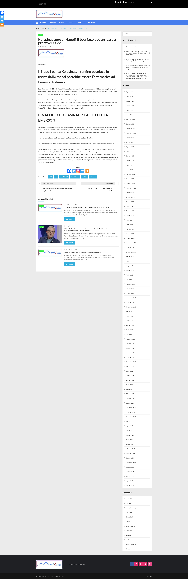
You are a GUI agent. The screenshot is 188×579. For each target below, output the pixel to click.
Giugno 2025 (130, 156)
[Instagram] (78, 171)
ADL (51, 177)
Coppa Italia (129, 517)
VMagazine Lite (59, 576)
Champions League (132, 508)
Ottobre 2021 (130, 357)
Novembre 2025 (131, 133)
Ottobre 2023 (130, 247)
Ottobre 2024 (130, 192)
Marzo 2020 (129, 444)
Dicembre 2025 (130, 128)
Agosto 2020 (130, 421)
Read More (69, 219)
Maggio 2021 (130, 380)
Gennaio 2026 (130, 124)
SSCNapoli (92, 177)
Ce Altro (81, 23)
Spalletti (48, 132)
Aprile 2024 (129, 220)
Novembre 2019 (131, 462)
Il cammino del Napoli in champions (136, 47)
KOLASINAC (64, 177)
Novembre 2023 (131, 243)
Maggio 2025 (130, 160)
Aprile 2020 (129, 440)
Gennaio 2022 (130, 343)
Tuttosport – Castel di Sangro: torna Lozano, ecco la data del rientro (86, 207)
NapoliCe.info (75, 177)
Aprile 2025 (129, 165)
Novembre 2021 (131, 353)
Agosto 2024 (130, 202)
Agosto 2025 (130, 147)
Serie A (61, 23)
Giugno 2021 (130, 375)
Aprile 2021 (129, 385)
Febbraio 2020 (130, 449)
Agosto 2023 (130, 256)
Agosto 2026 (130, 92)
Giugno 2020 (130, 430)
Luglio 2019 (129, 481)
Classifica (129, 512)
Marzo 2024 (129, 224)
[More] (87, 171)
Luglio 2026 (129, 96)
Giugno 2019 (130, 485)
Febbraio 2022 (130, 339)
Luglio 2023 (129, 261)
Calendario (129, 498)
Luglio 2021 (129, 371)
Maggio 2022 (130, 325)
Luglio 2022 (129, 316)
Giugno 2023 (130, 266)
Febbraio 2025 (130, 174)
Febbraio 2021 (130, 394)
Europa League (130, 526)
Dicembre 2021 (130, 348)
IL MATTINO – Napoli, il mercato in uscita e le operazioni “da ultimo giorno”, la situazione (138, 52)
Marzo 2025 (129, 170)
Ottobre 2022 (130, 302)
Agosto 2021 (130, 366)
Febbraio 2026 (130, 119)
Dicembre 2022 (130, 293)
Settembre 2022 (131, 307)
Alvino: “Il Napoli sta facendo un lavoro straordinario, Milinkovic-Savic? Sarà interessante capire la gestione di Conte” (89, 229)
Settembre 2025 (131, 142)
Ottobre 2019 (130, 467)
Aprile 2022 (129, 330)
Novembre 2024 (131, 188)
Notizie (43, 23)
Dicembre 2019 (130, 458)
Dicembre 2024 (130, 183)
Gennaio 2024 (130, 234)
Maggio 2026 (130, 106)
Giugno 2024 (130, 211)
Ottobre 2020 (130, 412)
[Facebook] (69, 171)
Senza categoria (131, 544)
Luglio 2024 (129, 206)
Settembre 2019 (131, 471)
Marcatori (129, 530)
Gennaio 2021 (130, 398)
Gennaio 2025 (130, 179)
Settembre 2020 (131, 417)
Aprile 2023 (129, 275)
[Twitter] (74, 171)
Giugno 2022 (130, 320)
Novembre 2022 (131, 298)
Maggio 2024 (130, 215)
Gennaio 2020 (130, 453)
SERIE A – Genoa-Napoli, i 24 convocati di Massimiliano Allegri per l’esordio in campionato (138, 67)
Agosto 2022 (130, 311)
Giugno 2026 (130, 101)
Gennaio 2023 (130, 289)
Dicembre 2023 (130, 238)
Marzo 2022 (129, 334)
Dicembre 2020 (130, 403)
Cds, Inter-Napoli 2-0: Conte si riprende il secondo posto (82, 252)
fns (56, 177)
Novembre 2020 (131, 407)
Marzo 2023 (129, 279)
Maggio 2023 (130, 270)
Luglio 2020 (129, 426)
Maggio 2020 (130, 435)
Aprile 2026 (129, 110)
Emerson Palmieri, (85, 127)
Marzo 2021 (129, 389)
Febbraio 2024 (130, 229)
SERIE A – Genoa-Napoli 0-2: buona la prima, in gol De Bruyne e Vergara (137, 60)
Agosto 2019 (130, 476)
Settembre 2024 (131, 197)
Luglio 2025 (129, 151)
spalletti (84, 177)
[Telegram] (82, 171)
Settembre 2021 (131, 362)
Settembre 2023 (131, 252)
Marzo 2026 (129, 115)
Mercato (52, 23)
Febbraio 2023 (130, 284)
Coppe (71, 23)
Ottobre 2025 (130, 137)
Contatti (43, 4)
